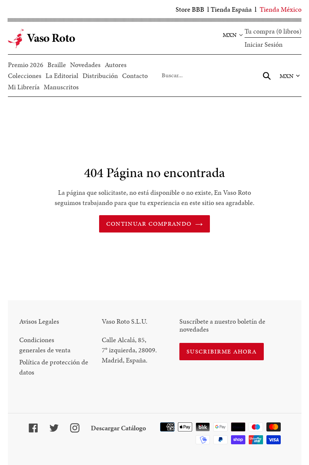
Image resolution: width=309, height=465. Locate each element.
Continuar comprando (148, 223)
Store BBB (190, 9)
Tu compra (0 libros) (273, 31)
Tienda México (280, 9)
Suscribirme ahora (222, 351)
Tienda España (231, 9)
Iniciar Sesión (264, 44)
